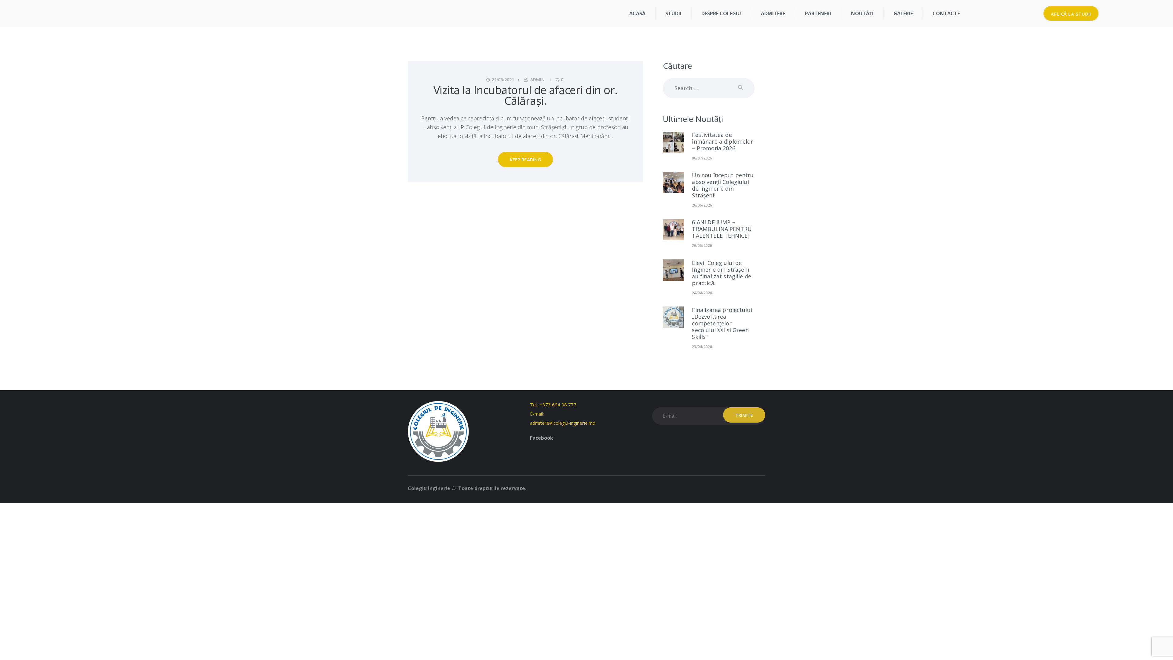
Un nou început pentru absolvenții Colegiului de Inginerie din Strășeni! (723, 185)
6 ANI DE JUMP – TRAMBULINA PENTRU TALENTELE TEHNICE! (722, 229)
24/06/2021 (502, 79)
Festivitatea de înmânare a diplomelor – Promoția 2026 (722, 141)
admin (537, 79)
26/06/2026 (702, 205)
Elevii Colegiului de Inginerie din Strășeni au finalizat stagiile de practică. (721, 272)
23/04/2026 (702, 346)
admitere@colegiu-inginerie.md (562, 423)
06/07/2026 (702, 158)
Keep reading (525, 159)
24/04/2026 (702, 292)
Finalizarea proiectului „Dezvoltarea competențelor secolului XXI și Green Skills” (722, 323)
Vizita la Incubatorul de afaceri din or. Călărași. (525, 95)
